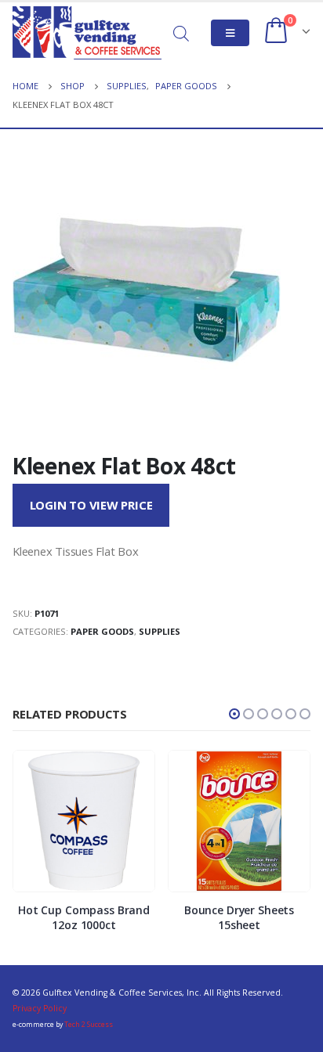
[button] (234, 713)
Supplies (159, 631)
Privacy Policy (40, 1008)
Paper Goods (102, 631)
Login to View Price (91, 505)
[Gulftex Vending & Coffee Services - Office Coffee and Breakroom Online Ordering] (87, 32)
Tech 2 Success (88, 1024)
